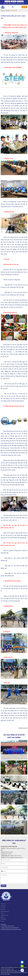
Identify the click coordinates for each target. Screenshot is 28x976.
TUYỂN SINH (3, 905)
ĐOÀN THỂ (3, 909)
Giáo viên (13, 1)
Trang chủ (3, 10)
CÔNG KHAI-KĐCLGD (5, 911)
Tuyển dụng (3, 919)
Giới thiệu (8, 10)
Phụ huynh (20, 1)
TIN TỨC (2, 913)
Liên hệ (2, 921)
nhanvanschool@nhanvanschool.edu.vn (13, 857)
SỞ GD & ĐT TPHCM (4, 915)
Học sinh (7, 1)
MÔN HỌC (3, 917)
